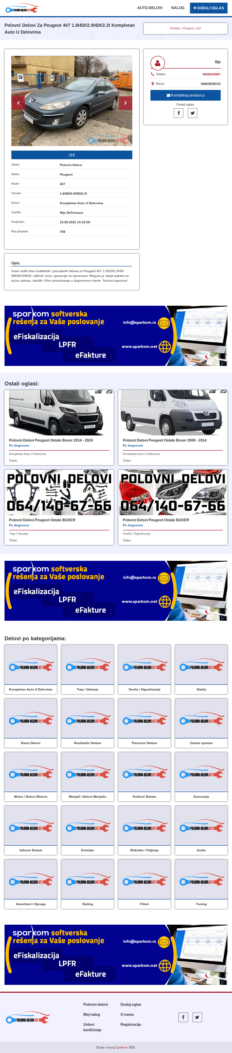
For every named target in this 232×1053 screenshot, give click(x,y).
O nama (127, 1014)
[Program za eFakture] (116, 955)
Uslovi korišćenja (92, 1027)
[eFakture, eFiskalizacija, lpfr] (116, 336)
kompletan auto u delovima (27, 454)
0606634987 (212, 74)
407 (198, 28)
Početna (175, 28)
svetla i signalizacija (136, 533)
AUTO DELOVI (149, 8)
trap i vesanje (18, 533)
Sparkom (122, 1047)
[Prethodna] (18, 103)
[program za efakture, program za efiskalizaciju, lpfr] (116, 591)
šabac (13, 460)
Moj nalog (91, 1014)
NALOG (177, 8)
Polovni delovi (95, 1004)
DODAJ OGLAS (210, 8)
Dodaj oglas (131, 1004)
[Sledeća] (125, 103)
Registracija (131, 1024)
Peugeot (188, 28)
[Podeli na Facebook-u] (178, 113)
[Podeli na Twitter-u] (192, 113)
